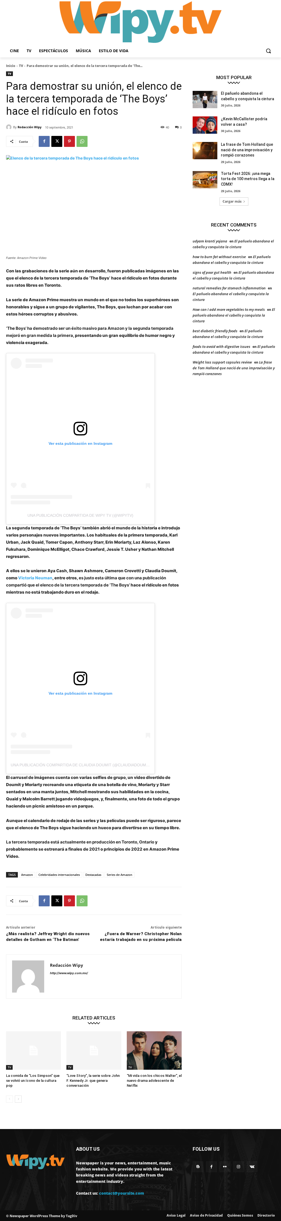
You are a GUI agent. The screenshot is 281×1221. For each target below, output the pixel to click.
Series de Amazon (119, 875)
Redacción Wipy (29, 127)
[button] (268, 50)
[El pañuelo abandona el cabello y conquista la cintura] (205, 99)
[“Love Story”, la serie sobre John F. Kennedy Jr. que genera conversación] (93, 1050)
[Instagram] (238, 1166)
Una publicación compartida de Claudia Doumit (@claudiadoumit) (81, 765)
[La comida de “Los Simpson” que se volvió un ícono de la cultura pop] (33, 1050)
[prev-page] (9, 1099)
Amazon (27, 875)
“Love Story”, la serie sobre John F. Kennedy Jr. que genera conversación (93, 1081)
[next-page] (18, 1099)
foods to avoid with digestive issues (221, 346)
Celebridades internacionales (59, 875)
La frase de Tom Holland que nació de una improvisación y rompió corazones (247, 149)
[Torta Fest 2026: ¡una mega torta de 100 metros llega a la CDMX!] (205, 179)
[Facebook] (44, 141)
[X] (56, 141)
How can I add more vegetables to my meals (229, 309)
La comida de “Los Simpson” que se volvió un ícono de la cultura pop (33, 1081)
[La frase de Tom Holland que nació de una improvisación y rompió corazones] (205, 150)
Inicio (10, 65)
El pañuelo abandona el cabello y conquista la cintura (234, 315)
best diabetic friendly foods (215, 330)
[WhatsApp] (82, 141)
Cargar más (232, 201)
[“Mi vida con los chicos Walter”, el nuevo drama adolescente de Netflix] (154, 1050)
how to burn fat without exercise (219, 256)
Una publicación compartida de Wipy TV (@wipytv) (80, 515)
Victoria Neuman (35, 577)
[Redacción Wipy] (9, 127)
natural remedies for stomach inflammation (229, 288)
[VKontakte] (252, 1166)
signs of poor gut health (212, 272)
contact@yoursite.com (121, 1193)
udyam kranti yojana (210, 241)
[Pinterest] (69, 141)
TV (21, 65)
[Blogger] (198, 1166)
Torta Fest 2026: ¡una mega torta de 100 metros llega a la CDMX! (247, 178)
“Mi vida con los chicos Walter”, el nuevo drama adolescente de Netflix (154, 1081)
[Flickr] (225, 1166)
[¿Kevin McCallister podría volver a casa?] (205, 125)
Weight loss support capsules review (222, 362)
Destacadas (93, 875)
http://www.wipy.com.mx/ (69, 973)
